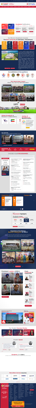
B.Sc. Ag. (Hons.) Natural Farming (15, 184)
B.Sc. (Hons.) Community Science (15, 183)
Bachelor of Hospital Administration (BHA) (28, 178)
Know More (27, 127)
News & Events (15, 392)
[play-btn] (10, 334)
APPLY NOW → (15, 226)
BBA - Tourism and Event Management (16, 179)
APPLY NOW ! (18, 406)
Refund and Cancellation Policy (10, 393)
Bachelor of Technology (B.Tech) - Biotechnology (28, 172)
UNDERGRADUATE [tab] (5, 158)
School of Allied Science (21, 392)
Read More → (7, 204)
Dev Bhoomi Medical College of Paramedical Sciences (21, 397)
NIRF (14, 394)
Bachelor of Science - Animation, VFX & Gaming (16, 189)
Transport (15, 395)
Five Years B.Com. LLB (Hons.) (27, 184)
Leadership (10, 388)
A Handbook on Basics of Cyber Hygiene (16, 400)
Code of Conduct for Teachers (10, 396)
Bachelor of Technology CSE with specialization (16, 160)
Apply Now (26, 385)
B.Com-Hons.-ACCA (14, 168)
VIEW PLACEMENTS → (21, 226)
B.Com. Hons (13, 167)
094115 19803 (31, 393)
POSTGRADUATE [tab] (5, 160)
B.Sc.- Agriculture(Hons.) (14, 182)
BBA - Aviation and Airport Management (16, 170)
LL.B (24, 181)
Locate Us (13, 68)
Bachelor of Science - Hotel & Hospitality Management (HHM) (15, 177)
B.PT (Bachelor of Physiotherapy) (27, 177)
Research (10, 387)
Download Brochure (26, 149)
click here (18, 31)
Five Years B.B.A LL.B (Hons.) (27, 183)
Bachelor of (25, 176)
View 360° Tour (8, 68)
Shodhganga (11, 397)
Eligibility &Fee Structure (9, 149)
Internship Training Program (15, 388)
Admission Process (15, 149)
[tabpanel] (25, 29)
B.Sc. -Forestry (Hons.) (14, 185)
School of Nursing (20, 395)
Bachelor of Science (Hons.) (27, 171)
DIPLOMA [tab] (5, 162)
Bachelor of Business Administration (16, 166)
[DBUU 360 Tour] (1, 241)
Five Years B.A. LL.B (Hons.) (27, 182)
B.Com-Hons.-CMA (14, 169)
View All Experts (28, 305)
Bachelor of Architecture (26, 160)
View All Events (18, 266)
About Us (10, 385)
